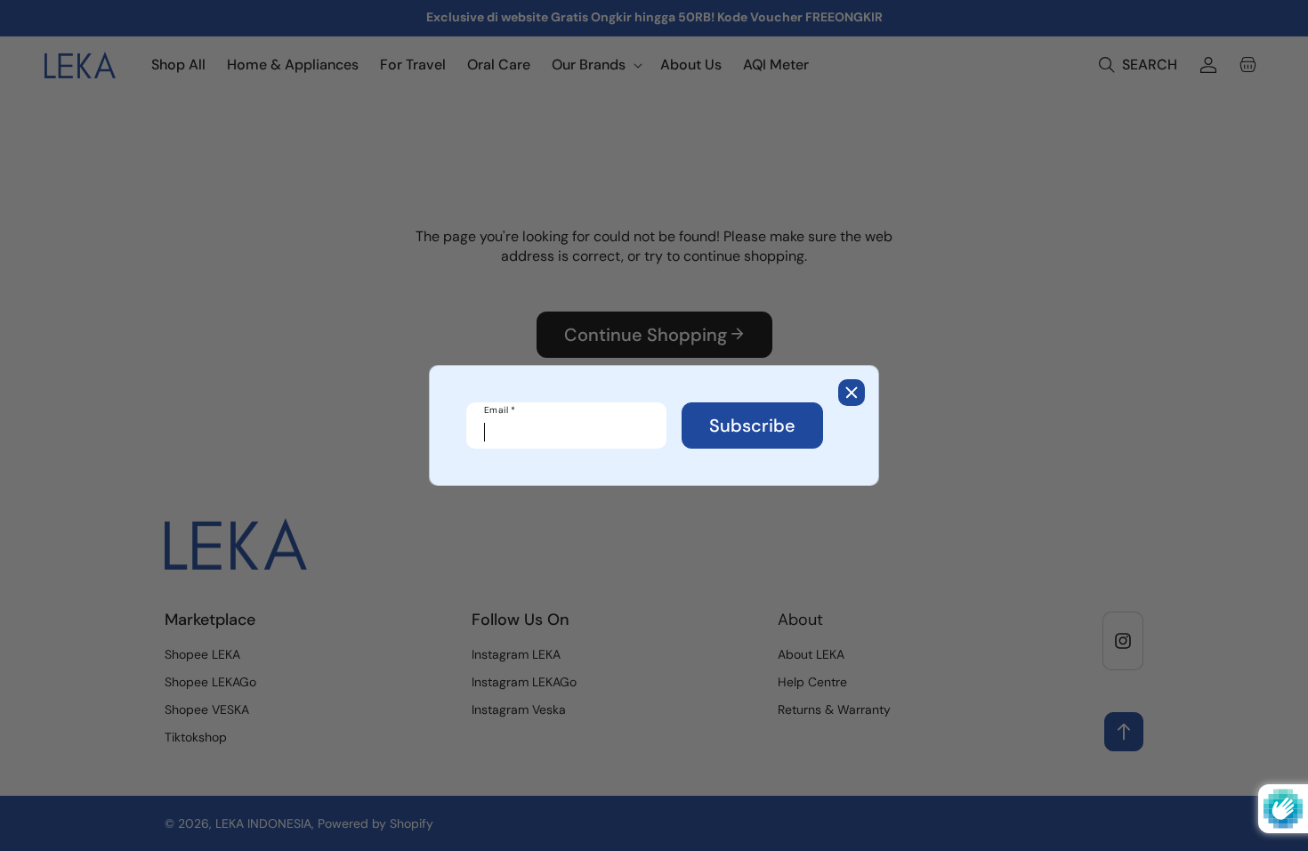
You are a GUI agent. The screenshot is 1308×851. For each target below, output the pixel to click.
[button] (851, 392)
